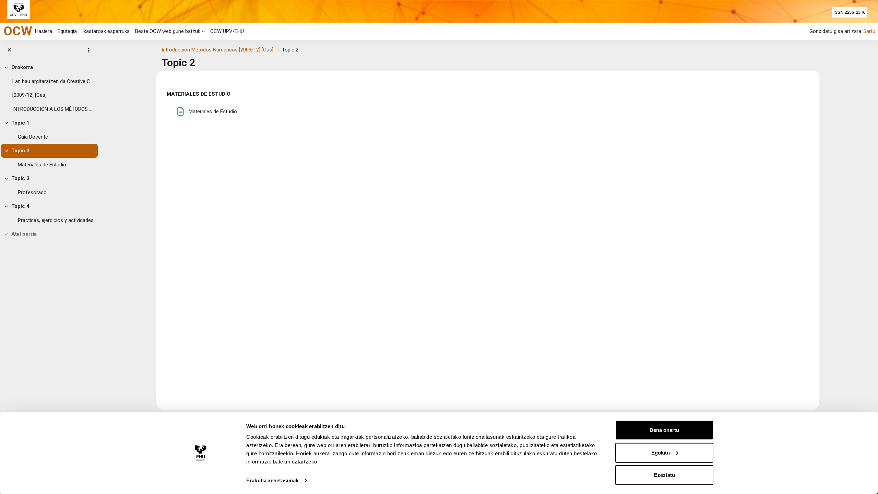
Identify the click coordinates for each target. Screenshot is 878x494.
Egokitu (660, 452)
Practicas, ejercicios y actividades (56, 220)
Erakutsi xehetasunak (272, 480)
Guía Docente (33, 137)
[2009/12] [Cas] (29, 95)
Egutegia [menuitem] (67, 31)
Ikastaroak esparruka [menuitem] (106, 31)
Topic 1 (20, 123)
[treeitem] (49, 88)
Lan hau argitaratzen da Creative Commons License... (53, 81)
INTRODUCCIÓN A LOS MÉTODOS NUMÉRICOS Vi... (53, 109)
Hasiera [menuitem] (43, 31)
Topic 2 (20, 151)
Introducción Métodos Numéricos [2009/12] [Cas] (217, 50)
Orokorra (22, 67)
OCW (17, 30)
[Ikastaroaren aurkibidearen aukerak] (89, 50)
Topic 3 (20, 178)
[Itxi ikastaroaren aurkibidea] (9, 50)
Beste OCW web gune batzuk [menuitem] (167, 31)
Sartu (869, 31)
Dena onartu (664, 430)
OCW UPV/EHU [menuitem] (227, 31)
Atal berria (24, 234)
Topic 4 (20, 206)
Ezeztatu (664, 475)
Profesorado (32, 192)
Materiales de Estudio (42, 165)
